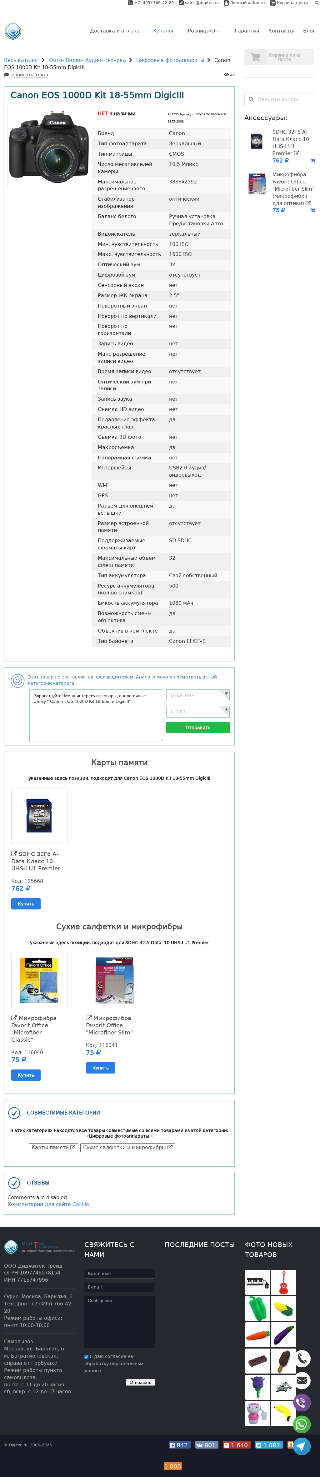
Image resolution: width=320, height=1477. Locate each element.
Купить (26, 903)
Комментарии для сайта (48, 1204)
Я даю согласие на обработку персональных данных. (113, 1363)
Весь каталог (21, 60)
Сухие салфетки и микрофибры (125, 1147)
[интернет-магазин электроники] (13, 31)
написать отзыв (30, 74)
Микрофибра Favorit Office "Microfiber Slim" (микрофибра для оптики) (293, 189)
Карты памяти (51, 1147)
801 (210, 1445)
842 (182, 1445)
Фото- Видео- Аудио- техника (87, 60)
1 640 (239, 1445)
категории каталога (51, 683)
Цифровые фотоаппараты (170, 60)
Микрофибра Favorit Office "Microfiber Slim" (109, 1025)
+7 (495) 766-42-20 (154, 2)
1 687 (271, 1445)
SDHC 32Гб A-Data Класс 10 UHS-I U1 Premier (35, 861)
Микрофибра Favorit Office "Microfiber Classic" (34, 1029)
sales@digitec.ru (202, 2)
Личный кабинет (247, 2)
